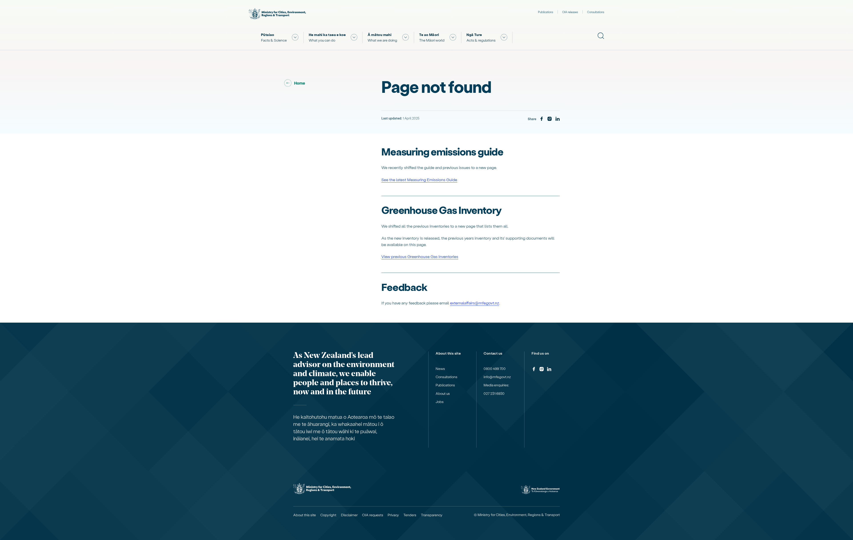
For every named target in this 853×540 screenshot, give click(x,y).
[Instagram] (549, 119)
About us (443, 393)
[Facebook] (541, 119)
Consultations (595, 12)
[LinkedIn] (557, 119)
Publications (545, 12)
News (440, 368)
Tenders (409, 515)
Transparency (431, 515)
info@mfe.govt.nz (497, 377)
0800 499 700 (495, 368)
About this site (304, 515)
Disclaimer (349, 515)
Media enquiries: (496, 385)
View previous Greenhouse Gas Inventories (419, 256)
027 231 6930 (494, 393)
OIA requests (372, 515)
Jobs (440, 401)
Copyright (328, 515)
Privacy (393, 515)
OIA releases (570, 12)
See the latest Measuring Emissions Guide (419, 179)
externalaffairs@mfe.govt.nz (474, 302)
